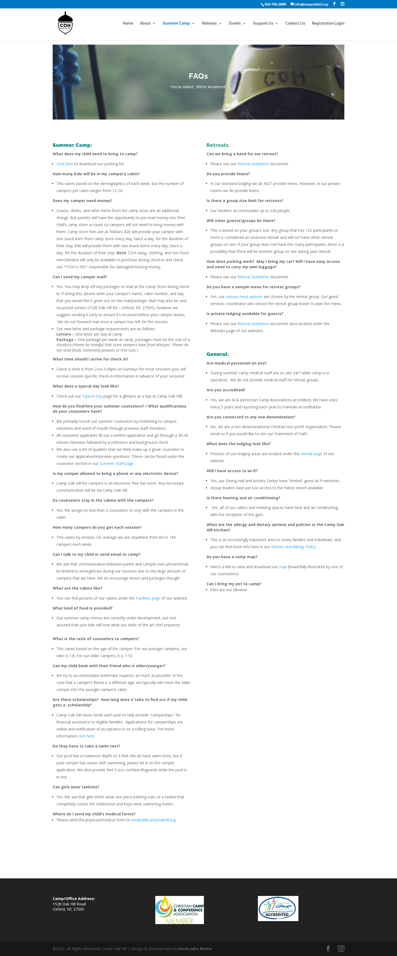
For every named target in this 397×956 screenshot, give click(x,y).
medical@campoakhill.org (153, 819)
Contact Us (295, 23)
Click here (64, 163)
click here (86, 736)
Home (128, 23)
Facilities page (148, 598)
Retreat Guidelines (253, 163)
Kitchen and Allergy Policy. (294, 546)
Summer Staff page (116, 463)
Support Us (263, 23)
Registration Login (328, 23)
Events (235, 23)
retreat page (311, 453)
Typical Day (92, 396)
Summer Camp (176, 23)
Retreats (209, 23)
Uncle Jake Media (195, 948)
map (283, 566)
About (145, 23)
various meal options (244, 296)
